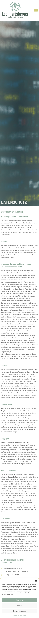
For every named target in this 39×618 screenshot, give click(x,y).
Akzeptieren (19, 600)
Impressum (23, 615)
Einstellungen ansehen (19, 611)
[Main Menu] (36, 11)
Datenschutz (16, 615)
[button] (36, 581)
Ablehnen (19, 605)
